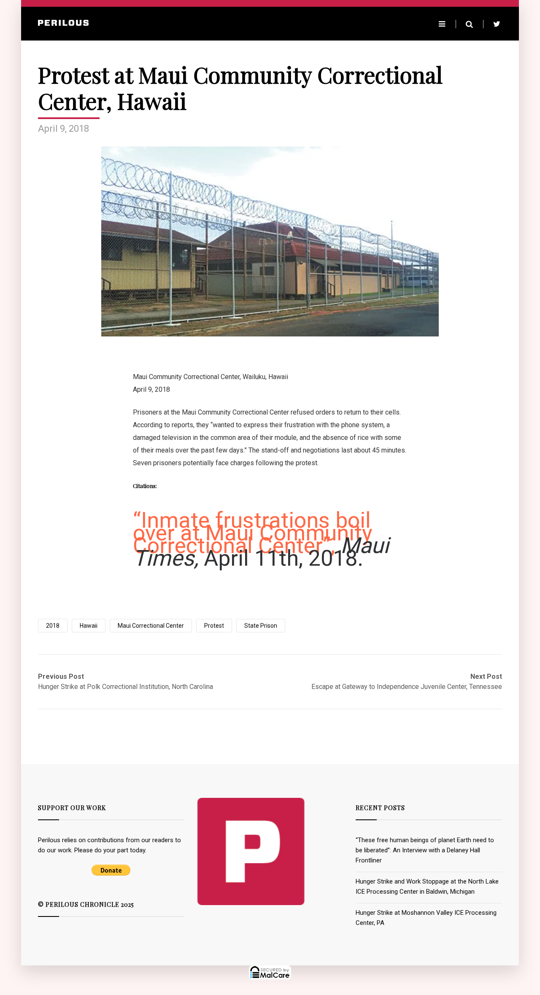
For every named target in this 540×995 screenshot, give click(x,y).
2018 (52, 625)
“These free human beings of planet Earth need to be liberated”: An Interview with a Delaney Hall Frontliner (425, 850)
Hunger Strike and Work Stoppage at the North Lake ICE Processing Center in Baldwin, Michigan (427, 886)
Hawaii (88, 625)
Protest (214, 625)
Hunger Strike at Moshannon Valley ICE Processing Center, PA (426, 918)
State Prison (260, 625)
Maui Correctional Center (151, 625)
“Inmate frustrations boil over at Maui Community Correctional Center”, (253, 533)
